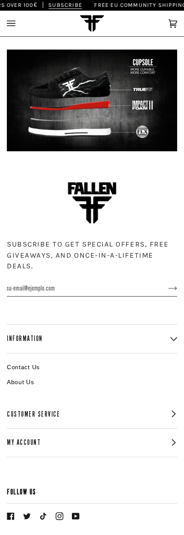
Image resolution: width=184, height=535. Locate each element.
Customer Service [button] (33, 414)
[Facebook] (11, 516)
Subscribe (62, 5)
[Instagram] (59, 516)
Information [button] (25, 338)
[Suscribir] (165, 288)
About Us (20, 382)
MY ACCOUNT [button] (24, 442)
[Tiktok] (43, 516)
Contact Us (23, 367)
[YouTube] (76, 516)
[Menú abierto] (20, 23)
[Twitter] (27, 516)
